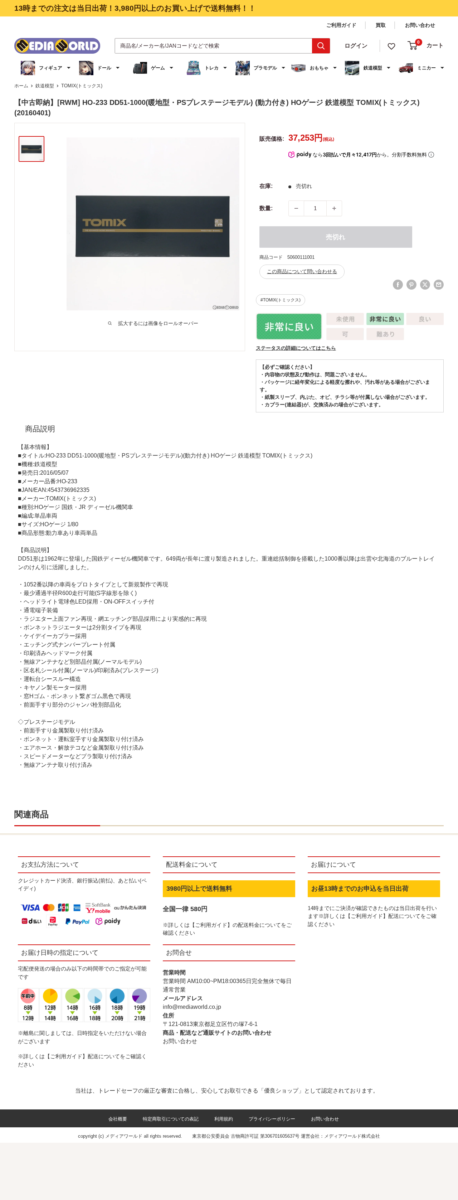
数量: (266, 208)
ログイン (356, 46)
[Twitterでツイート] (425, 285)
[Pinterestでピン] (411, 285)
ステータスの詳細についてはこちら (296, 348)
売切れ (335, 237)
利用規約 (223, 1119)
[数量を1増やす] (334, 208)
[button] (46, 68)
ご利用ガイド (341, 25)
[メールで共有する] (439, 285)
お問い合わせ (420, 25)
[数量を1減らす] (296, 208)
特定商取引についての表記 (171, 1119)
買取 (381, 25)
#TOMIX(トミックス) (280, 300)
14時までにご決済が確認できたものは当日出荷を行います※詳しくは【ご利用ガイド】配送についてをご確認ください (372, 916)
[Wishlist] (391, 46)
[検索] (321, 45)
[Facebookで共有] (398, 285)
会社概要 (117, 1119)
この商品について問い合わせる (302, 271)
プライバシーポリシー (272, 1119)
